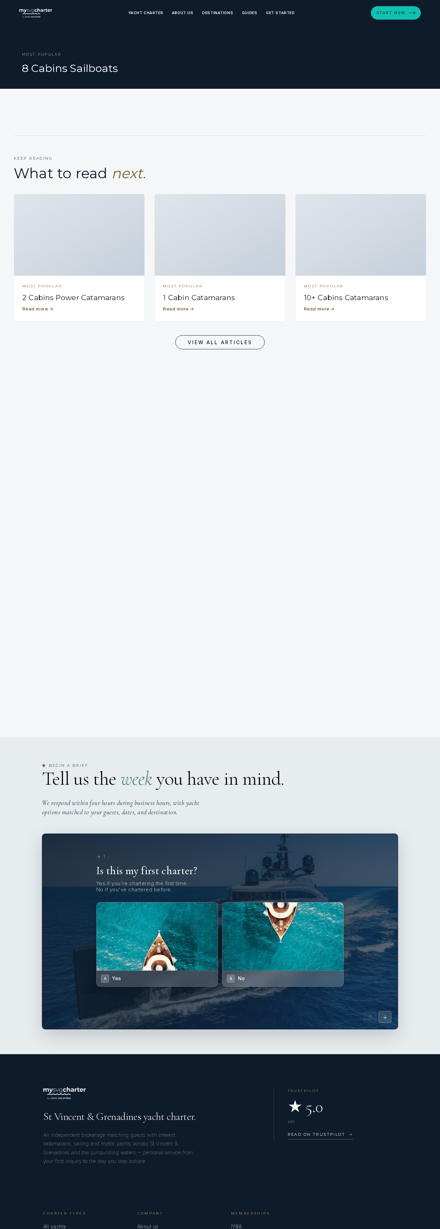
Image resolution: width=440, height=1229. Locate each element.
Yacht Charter (146, 12)
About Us (183, 12)
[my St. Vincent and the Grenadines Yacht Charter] (35, 13)
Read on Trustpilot (320, 1134)
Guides (249, 12)
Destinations (217, 12)
